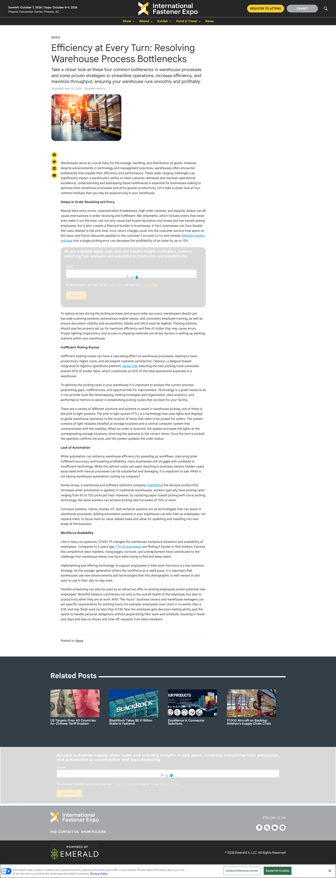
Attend (144, 21)
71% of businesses (129, 547)
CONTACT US (68, 832)
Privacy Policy (99, 873)
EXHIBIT (302, 8)
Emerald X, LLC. (246, 853)
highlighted (155, 485)
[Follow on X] (267, 827)
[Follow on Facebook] (259, 827)
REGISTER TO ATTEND (265, 8)
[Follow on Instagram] (282, 827)
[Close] (330, 870)
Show (127, 21)
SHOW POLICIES (93, 832)
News (209, 21)
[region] (168, 871)
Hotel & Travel (186, 21)
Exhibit (162, 21)
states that (130, 366)
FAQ (53, 832)
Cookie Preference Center (242, 870)
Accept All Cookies (277, 870)
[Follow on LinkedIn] (275, 827)
